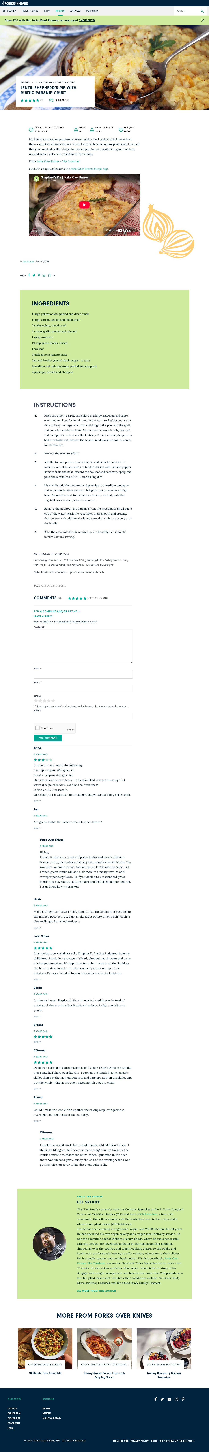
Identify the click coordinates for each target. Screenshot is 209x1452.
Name (37, 669)
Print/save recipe (129, 129)
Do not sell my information (177, 1441)
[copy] (49, 275)
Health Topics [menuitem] (30, 11)
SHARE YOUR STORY (52, 1418)
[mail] (43, 275)
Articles (47, 1413)
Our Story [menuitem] (92, 11)
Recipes (46, 1408)
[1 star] (36, 701)
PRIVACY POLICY (140, 1441)
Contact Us (14, 1423)
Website (37, 710)
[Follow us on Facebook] (156, 1399)
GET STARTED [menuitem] (9, 11)
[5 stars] (53, 701)
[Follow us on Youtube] (169, 1399)
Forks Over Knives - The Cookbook (58, 161)
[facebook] (29, 275)
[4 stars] (49, 701)
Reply (37, 801)
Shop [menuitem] (47, 11)
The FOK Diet (14, 1418)
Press (154, 1441)
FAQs (10, 1428)
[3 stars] (44, 701)
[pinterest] (39, 275)
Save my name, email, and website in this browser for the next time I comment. (82, 706)
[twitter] (33, 275)
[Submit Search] (202, 11)
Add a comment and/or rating (56, 611)
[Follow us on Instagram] (176, 1399)
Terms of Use (120, 1441)
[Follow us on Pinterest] (183, 1399)
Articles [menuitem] (75, 11)
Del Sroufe (29, 261)
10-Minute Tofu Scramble (45, 1373)
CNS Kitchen (148, 1214)
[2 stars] (40, 701)
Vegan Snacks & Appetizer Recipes (104, 1364)
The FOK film (14, 1413)
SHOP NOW (87, 20)
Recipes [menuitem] (60, 11)
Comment (39, 627)
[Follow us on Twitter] (162, 1399)
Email (37, 682)
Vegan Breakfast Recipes (45, 1364)
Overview (12, 1408)
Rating (37, 696)
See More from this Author (96, 1291)
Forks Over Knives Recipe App (89, 168)
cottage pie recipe (53, 586)
